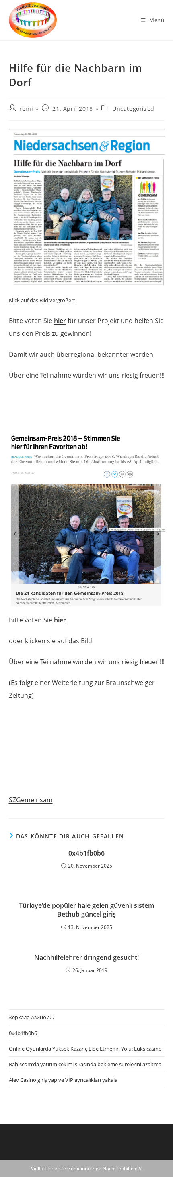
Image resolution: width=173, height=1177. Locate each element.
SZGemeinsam (31, 799)
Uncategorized (133, 108)
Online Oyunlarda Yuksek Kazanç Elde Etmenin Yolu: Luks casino (85, 1048)
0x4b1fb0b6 (86, 853)
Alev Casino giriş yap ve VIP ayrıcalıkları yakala (63, 1079)
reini (26, 108)
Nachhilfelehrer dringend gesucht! (86, 957)
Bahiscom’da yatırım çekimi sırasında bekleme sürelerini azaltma (85, 1064)
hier (60, 320)
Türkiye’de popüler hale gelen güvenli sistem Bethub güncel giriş (86, 910)
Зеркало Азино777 (32, 1017)
